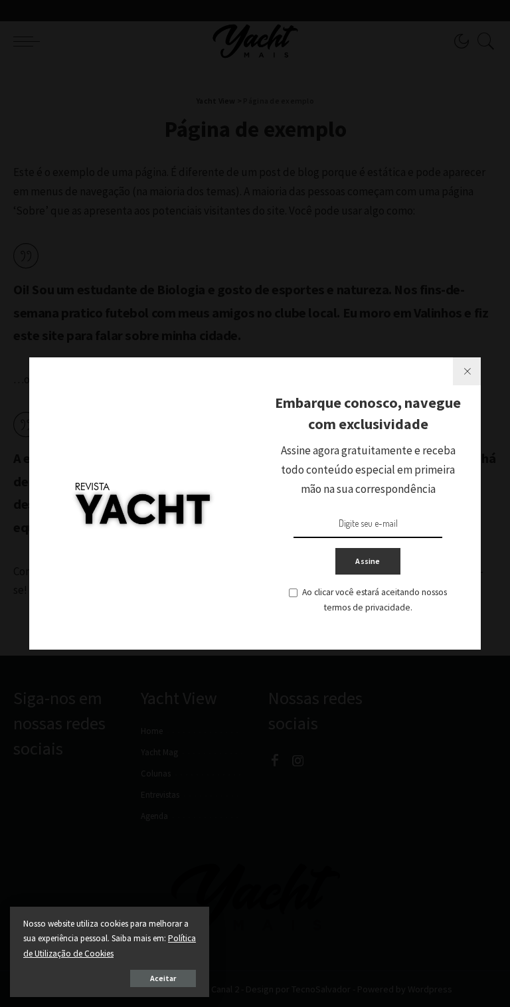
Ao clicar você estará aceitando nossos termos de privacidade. (374, 600)
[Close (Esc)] (467, 371)
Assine (367, 561)
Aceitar (163, 978)
